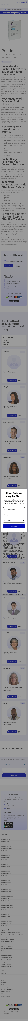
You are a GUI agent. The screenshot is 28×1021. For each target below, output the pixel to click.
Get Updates (14, 526)
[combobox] (14, 521)
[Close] (25, 491)
